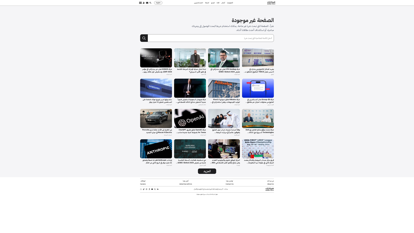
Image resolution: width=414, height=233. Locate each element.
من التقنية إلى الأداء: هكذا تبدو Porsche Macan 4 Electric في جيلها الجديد (157, 131)
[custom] (157, 189)
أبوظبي (272, 74)
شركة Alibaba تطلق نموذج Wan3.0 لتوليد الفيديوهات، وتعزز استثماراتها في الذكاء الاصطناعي (226, 100)
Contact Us (230, 184)
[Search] (144, 38)
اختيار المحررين (198, 3)
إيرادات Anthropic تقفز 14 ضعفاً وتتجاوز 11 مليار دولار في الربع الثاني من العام (157, 161)
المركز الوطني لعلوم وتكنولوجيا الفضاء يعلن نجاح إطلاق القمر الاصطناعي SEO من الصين (226, 161)
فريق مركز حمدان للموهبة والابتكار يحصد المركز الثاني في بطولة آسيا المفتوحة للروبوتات (259, 161)
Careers (143, 184)
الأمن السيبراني (271, 104)
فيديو (213, 3)
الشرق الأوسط (237, 135)
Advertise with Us (185, 184)
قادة (218, 3)
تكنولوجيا (230, 3)
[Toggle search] (150, 2)
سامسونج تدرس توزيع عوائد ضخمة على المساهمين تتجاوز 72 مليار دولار (157, 100)
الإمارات (272, 135)
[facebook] (149, 189)
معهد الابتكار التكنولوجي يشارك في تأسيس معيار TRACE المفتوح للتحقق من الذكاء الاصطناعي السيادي (259, 70)
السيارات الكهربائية (168, 135)
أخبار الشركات (237, 74)
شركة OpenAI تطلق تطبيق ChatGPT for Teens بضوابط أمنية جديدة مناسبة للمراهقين (191, 131)
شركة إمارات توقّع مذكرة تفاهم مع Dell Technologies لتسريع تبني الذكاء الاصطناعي (260, 131)
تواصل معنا (229, 181)
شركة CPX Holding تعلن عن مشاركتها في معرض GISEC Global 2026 (225, 70)
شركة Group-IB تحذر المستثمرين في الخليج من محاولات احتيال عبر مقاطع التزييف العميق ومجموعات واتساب (260, 100)
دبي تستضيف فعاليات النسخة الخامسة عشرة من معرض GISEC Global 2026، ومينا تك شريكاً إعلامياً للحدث (191, 161)
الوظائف (142, 181)
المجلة (207, 3)
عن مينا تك (270, 181)
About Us (270, 184)
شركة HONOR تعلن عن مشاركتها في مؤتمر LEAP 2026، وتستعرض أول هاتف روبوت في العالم (157, 70)
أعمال (223, 3)
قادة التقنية (203, 74)
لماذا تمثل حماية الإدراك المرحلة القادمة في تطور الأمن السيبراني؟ (191, 70)
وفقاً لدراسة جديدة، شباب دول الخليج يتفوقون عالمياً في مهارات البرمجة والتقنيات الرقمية (226, 131)
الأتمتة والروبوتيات (270, 165)
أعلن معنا (185, 181)
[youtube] (152, 189)
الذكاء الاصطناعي (202, 104)
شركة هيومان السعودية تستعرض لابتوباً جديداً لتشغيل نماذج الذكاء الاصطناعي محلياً (191, 100)
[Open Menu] (140, 2)
